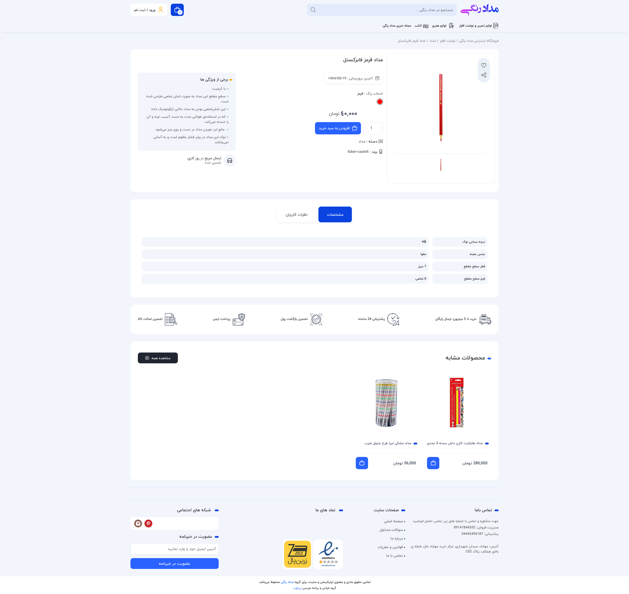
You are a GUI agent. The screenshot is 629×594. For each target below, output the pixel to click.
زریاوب (297, 588)
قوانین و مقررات (390, 547)
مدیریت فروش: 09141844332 (476, 527)
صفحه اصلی (393, 521)
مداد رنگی (287, 582)
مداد (432, 41)
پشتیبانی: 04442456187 (480, 534)
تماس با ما (394, 555)
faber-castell (358, 152)
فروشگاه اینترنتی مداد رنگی (479, 41)
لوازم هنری (439, 25)
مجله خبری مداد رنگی (397, 25)
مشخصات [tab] (335, 214)
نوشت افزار (447, 41)
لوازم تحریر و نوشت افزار (475, 25)
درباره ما (396, 538)
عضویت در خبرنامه (174, 563)
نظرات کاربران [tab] (297, 214)
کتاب (418, 25)
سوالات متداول (391, 530)
